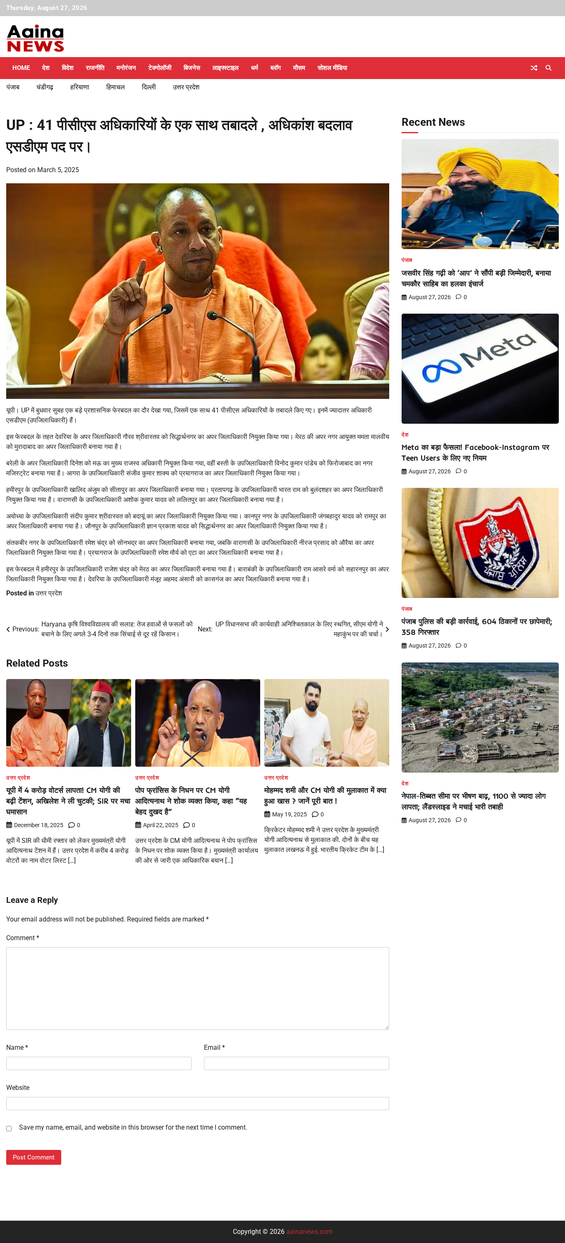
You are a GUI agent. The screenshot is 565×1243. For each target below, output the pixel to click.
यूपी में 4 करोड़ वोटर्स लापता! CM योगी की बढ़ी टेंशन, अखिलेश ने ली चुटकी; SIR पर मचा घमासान (68, 800)
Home (21, 68)
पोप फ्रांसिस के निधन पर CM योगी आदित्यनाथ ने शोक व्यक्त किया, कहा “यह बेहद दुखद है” (191, 800)
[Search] (548, 68)
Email (214, 1047)
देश (46, 68)
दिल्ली (149, 87)
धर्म (254, 68)
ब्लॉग (276, 68)
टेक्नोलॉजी (159, 68)
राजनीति (95, 68)
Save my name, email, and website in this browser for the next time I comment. (133, 1127)
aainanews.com (309, 1232)
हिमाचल (115, 87)
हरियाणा (79, 87)
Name (17, 1047)
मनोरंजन (126, 68)
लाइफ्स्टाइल (226, 68)
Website (17, 1088)
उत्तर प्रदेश (186, 87)
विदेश (68, 68)
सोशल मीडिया (332, 68)
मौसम (299, 68)
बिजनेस (192, 68)
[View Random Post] (534, 68)
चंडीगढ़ (44, 87)
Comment (22, 938)
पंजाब (13, 87)
